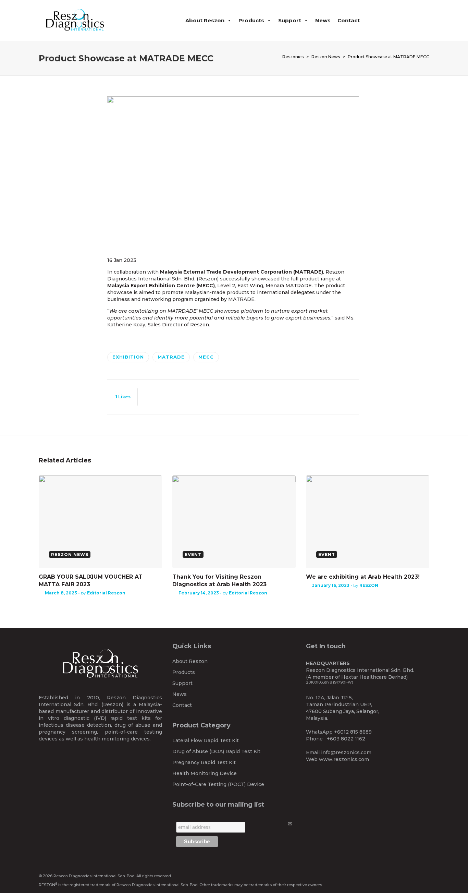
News (323, 20)
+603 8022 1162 (346, 739)
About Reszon (204, 20)
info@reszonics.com (346, 752)
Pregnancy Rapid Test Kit (204, 762)
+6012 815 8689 (353, 732)
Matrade (171, 357)
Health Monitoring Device (204, 773)
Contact (348, 20)
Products (251, 20)
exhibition (128, 357)
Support (289, 20)
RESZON (368, 585)
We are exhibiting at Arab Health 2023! (363, 577)
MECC (206, 357)
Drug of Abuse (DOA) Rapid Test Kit (216, 751)
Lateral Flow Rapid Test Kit (205, 740)
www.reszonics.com (344, 759)
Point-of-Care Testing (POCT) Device (218, 784)
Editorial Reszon (106, 592)
